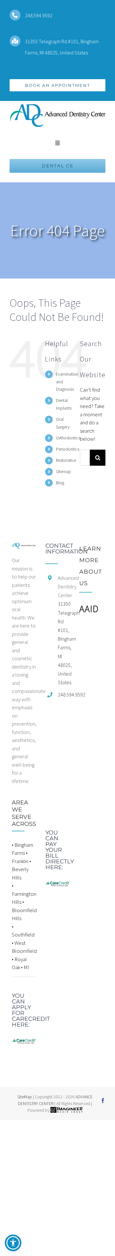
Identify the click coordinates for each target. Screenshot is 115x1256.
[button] (13, 1243)
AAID (89, 609)
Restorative (66, 460)
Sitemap (63, 471)
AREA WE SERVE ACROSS (24, 813)
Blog (60, 483)
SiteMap (24, 1097)
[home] (24, 546)
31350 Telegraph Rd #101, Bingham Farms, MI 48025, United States (64, 643)
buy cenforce (14, 1123)
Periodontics (67, 449)
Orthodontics (68, 438)
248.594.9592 (38, 15)
